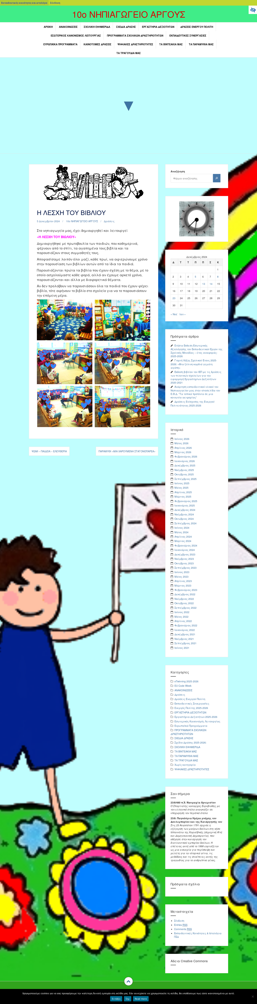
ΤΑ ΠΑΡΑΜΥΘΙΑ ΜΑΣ (201, 44)
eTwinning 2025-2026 (186, 681)
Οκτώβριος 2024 (184, 518)
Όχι (128, 998)
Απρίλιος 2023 (183, 581)
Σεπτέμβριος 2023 (185, 567)
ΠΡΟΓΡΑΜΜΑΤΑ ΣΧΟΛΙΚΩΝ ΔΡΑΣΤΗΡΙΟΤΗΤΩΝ (135, 35)
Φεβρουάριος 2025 (185, 501)
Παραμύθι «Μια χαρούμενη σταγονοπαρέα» (127, 451)
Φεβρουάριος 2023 (185, 590)
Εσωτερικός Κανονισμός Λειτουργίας (76, 35)
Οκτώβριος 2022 (184, 603)
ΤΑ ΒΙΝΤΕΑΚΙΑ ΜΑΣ (171, 44)
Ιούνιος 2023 (181, 572)
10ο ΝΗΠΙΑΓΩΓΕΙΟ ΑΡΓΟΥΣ (128, 14)
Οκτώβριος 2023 (184, 563)
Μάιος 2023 (181, 576)
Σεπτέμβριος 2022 (185, 607)
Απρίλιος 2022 (183, 621)
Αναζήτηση (178, 171)
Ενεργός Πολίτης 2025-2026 (191, 708)
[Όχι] (252, 996)
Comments (183, 929)
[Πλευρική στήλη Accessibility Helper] (253, 10)
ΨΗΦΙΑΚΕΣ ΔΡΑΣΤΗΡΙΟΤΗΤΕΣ (135, 44)
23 (174, 298)
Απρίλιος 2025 (183, 492)
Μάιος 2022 (181, 616)
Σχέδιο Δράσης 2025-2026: (190, 742)
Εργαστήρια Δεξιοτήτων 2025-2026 (195, 717)
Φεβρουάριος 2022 (185, 625)
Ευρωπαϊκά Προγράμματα (60, 44)
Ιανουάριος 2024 (184, 550)
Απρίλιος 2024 (183, 536)
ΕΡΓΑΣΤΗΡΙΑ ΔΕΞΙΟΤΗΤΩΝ (158, 26)
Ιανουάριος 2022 (184, 630)
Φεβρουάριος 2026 (185, 456)
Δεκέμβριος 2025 (184, 465)
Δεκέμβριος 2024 (184, 510)
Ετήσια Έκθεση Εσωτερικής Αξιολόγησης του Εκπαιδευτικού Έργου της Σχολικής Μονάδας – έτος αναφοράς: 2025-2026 (196, 351)
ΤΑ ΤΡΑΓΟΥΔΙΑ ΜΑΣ (128, 53)
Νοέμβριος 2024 (184, 514)
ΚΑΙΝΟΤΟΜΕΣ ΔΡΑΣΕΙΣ (97, 44)
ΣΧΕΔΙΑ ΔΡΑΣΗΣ (126, 26)
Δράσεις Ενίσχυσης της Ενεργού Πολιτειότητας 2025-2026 (193, 403)
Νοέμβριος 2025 (184, 470)
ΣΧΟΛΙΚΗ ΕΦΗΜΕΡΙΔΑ (97, 26)
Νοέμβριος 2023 (184, 558)
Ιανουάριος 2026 (184, 461)
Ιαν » (183, 314)
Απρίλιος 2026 (183, 447)
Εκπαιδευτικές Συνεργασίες (187, 35)
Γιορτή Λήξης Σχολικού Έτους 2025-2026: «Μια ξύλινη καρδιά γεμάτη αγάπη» (194, 364)
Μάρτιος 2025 (182, 496)
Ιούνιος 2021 (181, 647)
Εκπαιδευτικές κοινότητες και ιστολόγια (24, 2)
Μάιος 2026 (181, 443)
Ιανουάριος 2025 (184, 505)
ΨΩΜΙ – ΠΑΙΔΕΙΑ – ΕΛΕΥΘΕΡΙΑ (49, 451)
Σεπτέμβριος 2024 (185, 523)
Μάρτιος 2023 (182, 585)
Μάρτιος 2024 (182, 541)
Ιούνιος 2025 (181, 483)
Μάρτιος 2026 (182, 452)
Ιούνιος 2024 (181, 527)
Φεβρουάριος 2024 (185, 545)
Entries (180, 925)
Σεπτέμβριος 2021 (185, 643)
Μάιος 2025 (181, 487)
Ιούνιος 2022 (181, 612)
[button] (128, 981)
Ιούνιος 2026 (181, 439)
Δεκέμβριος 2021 (184, 634)
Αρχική (48, 26)
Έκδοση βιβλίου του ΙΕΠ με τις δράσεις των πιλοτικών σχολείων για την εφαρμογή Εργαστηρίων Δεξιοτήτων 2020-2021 (196, 377)
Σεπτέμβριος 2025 (185, 479)
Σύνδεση (55, 2)
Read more (141, 998)
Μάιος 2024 (181, 532)
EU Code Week (182, 685)
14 (211, 283)
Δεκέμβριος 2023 (184, 554)
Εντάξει (116, 998)
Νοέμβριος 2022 (184, 599)
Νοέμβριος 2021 (184, 639)
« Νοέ (174, 314)
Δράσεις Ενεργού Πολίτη (196, 26)
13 (203, 283)
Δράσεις (109, 221)
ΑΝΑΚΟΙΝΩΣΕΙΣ (68, 26)
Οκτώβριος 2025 (184, 474)
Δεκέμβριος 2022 (184, 594)
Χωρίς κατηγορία (185, 764)
